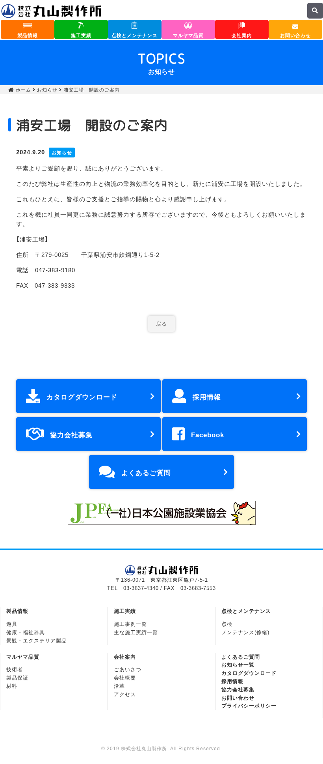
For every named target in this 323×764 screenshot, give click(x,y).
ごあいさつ (127, 669)
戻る (161, 323)
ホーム (22, 89)
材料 (11, 685)
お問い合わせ (295, 35)
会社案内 (242, 35)
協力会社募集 (71, 434)
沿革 (119, 685)
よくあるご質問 (146, 472)
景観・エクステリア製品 (36, 640)
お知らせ (47, 89)
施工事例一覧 (130, 623)
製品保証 (17, 677)
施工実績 (81, 35)
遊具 (11, 623)
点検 (226, 623)
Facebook (207, 434)
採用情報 (207, 396)
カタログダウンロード (81, 396)
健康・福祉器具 (25, 632)
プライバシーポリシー (249, 705)
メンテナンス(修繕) (245, 632)
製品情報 (27, 35)
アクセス (125, 694)
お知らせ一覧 (237, 664)
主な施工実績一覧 (136, 632)
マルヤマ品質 (188, 35)
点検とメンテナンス (134, 35)
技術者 (14, 669)
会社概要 (125, 677)
